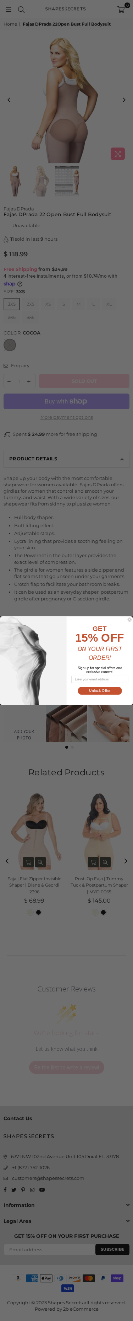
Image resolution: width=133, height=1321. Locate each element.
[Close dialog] (130, 619)
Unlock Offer (99, 691)
